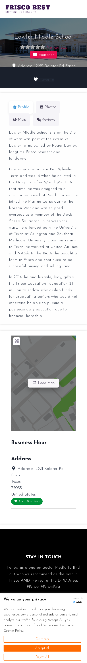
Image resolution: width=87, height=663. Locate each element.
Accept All (42, 648)
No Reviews (56, 48)
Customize (42, 639)
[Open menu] (77, 8)
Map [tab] (22, 120)
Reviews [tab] (48, 120)
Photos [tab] (50, 107)
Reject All (42, 657)
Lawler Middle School (43, 37)
